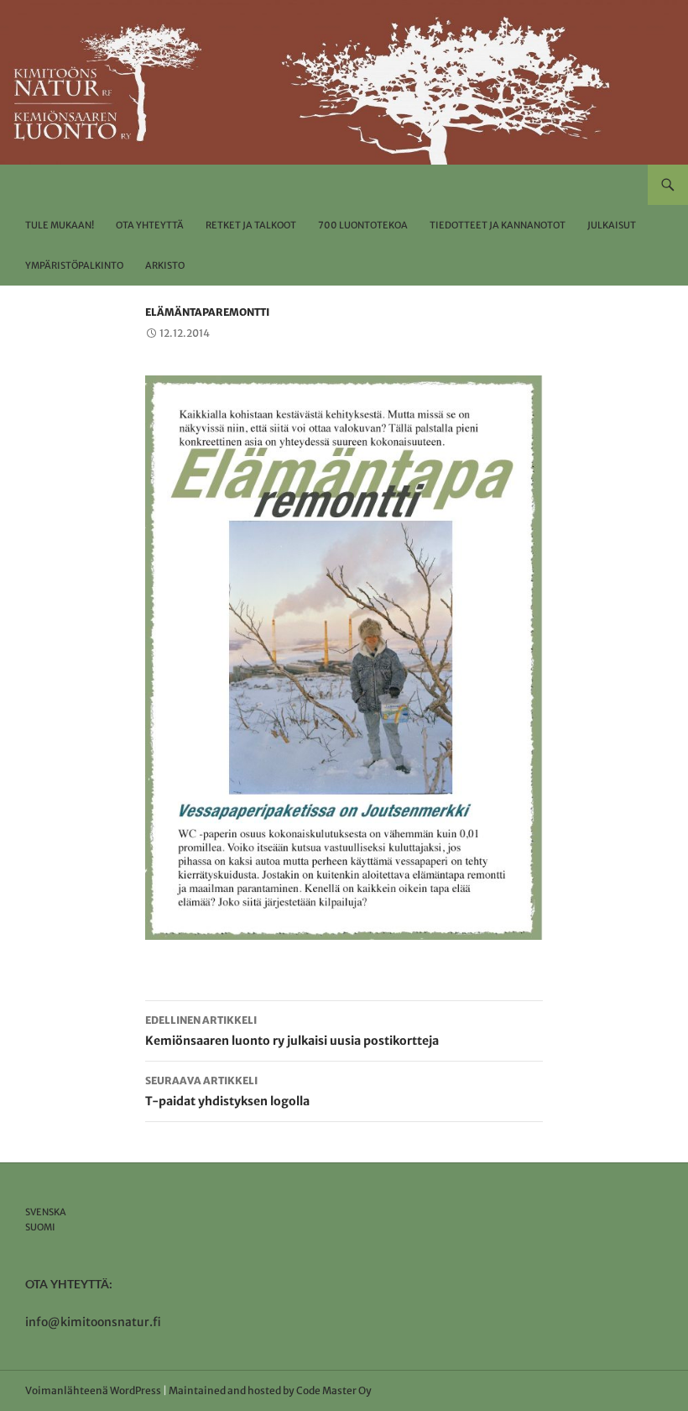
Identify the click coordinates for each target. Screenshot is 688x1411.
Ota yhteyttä (150, 225)
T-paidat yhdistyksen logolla (227, 1091)
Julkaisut (611, 225)
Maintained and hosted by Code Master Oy (270, 1390)
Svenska (45, 1212)
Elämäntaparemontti (207, 312)
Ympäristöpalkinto (74, 265)
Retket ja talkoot (251, 225)
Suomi (40, 1227)
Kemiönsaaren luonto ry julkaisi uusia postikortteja (292, 1031)
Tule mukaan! (59, 225)
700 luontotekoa (363, 225)
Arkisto (165, 265)
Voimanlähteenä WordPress (93, 1390)
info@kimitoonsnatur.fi (93, 1322)
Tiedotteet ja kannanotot (498, 225)
